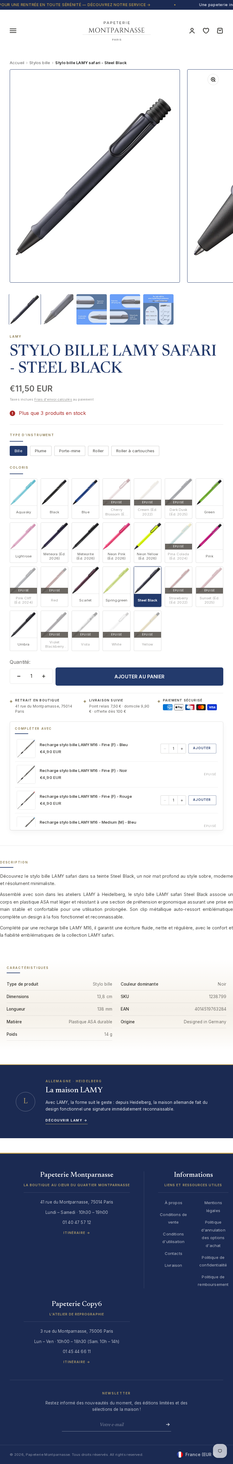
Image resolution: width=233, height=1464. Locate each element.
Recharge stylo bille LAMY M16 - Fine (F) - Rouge (86, 796)
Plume (41, 450)
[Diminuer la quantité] (19, 676)
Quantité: (20, 662)
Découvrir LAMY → (67, 1120)
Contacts (173, 1253)
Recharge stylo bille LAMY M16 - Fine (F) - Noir (83, 770)
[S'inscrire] (166, 1424)
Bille (18, 450)
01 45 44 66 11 (77, 1351)
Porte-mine (70, 450)
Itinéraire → (76, 1233)
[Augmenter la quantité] (43, 676)
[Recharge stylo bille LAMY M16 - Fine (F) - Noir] (26, 774)
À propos (173, 1202)
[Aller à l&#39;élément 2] (58, 309)
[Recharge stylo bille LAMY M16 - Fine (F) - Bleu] (26, 748)
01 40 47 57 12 (76, 1222)
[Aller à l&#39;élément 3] (91, 309)
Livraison (173, 1265)
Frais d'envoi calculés (53, 399)
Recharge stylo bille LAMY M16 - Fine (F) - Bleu (84, 744)
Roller (98, 450)
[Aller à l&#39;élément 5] (158, 309)
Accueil (17, 62)
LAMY (16, 336)
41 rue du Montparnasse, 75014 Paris (43, 709)
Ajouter (202, 748)
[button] (77, 1182)
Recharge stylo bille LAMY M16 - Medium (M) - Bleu (88, 822)
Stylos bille (39, 62)
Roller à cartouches (135, 450)
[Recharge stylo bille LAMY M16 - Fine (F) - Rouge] (26, 800)
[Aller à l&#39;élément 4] (125, 309)
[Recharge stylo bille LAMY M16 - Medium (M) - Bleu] (26, 826)
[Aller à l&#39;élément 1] (25, 309)
